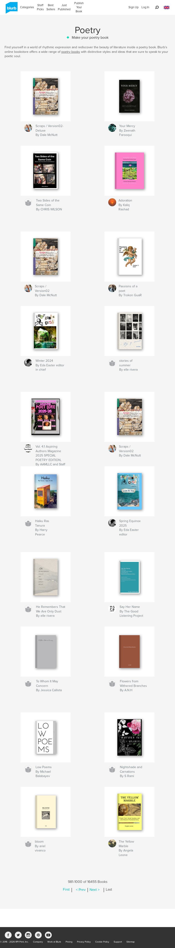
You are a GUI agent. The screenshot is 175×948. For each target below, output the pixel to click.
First (66, 889)
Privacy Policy (84, 941)
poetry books (70, 52)
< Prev (81, 889)
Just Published (64, 7)
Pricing (69, 941)
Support (118, 941)
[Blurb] (10, 9)
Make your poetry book (90, 37)
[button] (166, 7)
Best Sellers (50, 7)
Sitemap (130, 941)
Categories (27, 7)
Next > (95, 889)
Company (38, 941)
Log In (145, 7)
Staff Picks (40, 7)
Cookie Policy (102, 941)
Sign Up (134, 7)
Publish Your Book (79, 7)
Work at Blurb (54, 941)
